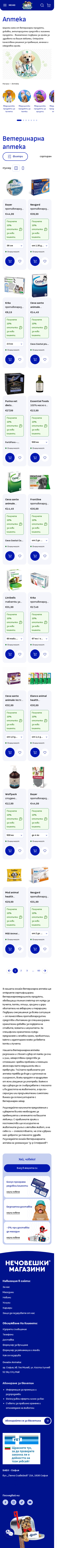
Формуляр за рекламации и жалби (21, 1350)
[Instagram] (13, 1502)
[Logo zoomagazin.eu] (27, 5)
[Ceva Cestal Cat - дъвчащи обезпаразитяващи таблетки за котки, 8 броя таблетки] (14, 482)
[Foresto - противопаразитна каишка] (14, 187)
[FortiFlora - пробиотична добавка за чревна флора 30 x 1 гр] (14, 384)
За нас (6, 1287)
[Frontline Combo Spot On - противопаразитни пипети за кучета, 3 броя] (39, 482)
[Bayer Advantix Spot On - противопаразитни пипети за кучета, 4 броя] (39, 777)
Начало (6, 84)
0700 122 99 (10, 1480)
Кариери (7, 1308)
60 (39, 970)
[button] (7, 5)
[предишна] (9, 970)
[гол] (44, 970)
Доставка (8, 1339)
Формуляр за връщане (15, 1345)
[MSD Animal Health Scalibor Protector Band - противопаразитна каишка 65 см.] (14, 875)
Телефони (8, 1334)
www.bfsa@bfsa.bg (14, 1484)
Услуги (6, 1302)
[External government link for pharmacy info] (21, 1448)
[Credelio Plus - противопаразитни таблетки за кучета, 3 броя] (39, 678)
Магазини (8, 1292)
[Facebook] (5, 1502)
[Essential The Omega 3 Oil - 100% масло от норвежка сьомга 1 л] (39, 384)
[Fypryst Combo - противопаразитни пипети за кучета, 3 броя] (39, 580)
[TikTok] (22, 1502)
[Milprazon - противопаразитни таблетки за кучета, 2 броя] (14, 285)
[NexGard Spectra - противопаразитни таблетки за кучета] (39, 187)
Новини (7, 1297)
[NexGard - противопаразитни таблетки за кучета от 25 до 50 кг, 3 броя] (39, 875)
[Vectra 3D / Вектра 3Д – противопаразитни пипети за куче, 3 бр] (14, 678)
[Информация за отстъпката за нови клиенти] (20, 229)
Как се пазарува (12, 1355)
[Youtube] (30, 1502)
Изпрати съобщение (15, 1329)
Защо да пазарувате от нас (19, 1313)
